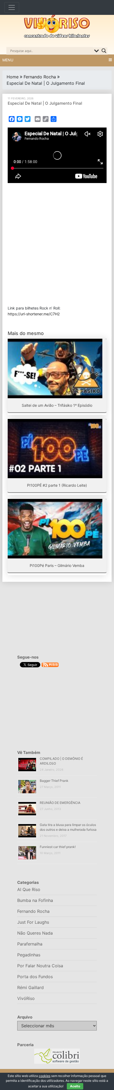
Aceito (75, 1086)
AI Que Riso (28, 889)
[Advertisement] (57, 244)
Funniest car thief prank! (58, 847)
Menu (7, 60)
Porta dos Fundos (35, 976)
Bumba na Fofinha (35, 900)
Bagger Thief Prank (54, 781)
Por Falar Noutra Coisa (40, 965)
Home (13, 76)
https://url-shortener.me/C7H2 (34, 314)
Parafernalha (29, 944)
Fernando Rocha (40, 76)
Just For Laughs (33, 922)
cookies (44, 1076)
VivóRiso (26, 998)
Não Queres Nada (35, 933)
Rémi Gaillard (30, 987)
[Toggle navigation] (11, 7)
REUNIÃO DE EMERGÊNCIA (60, 803)
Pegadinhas (28, 954)
